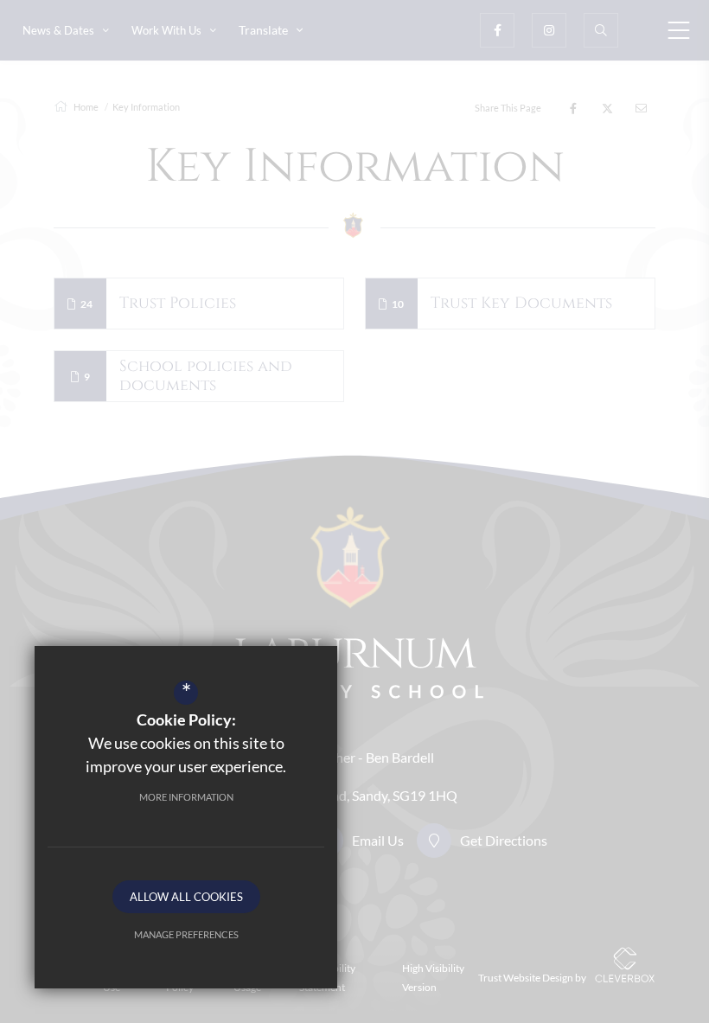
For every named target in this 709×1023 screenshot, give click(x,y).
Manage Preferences (186, 934)
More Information (186, 796)
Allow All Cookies (186, 897)
